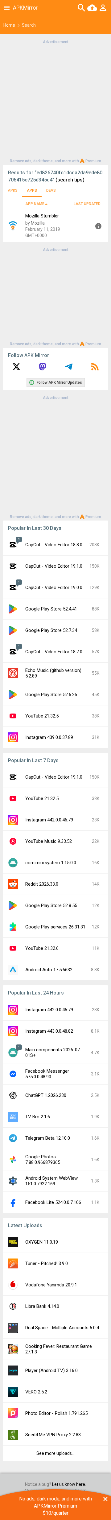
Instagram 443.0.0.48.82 (49, 1031)
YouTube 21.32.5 (42, 716)
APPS (32, 190)
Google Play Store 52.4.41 (51, 609)
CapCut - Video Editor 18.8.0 (53, 545)
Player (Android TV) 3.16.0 (51, 1370)
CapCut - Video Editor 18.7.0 (53, 652)
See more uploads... (55, 1453)
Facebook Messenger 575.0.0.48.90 (47, 1074)
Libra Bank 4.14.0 (42, 1306)
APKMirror (25, 7)
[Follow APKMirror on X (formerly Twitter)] (16, 368)
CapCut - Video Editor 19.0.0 (53, 587)
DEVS (51, 190)
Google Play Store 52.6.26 (51, 694)
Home (9, 25)
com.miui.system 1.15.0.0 (50, 862)
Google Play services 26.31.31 (55, 927)
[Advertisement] (55, 101)
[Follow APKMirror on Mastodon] (42, 368)
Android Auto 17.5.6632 (48, 969)
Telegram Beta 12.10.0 (47, 1138)
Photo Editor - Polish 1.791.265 (56, 1413)
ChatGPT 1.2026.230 (45, 1095)
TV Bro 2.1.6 (37, 1117)
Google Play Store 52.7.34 (51, 630)
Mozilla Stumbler (42, 216)
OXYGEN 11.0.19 (41, 1242)
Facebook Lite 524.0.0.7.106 (53, 1202)
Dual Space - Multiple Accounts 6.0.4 (62, 1327)
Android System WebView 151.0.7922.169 (51, 1181)
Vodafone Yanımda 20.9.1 (51, 1285)
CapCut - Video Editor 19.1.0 (53, 566)
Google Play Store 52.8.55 (51, 905)
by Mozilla (35, 223)
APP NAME (34, 204)
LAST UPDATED (87, 204)
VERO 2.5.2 (36, 1392)
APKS (13, 190)
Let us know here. (69, 1484)
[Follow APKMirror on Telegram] (68, 368)
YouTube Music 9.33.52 (48, 841)
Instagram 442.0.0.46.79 (49, 820)
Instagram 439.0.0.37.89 (49, 737)
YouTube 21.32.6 (42, 948)
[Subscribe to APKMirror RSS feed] (95, 368)
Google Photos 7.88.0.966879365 (42, 1159)
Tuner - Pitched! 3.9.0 (46, 1263)
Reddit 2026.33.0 (41, 884)
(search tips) (70, 180)
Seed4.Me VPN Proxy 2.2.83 (53, 1434)
